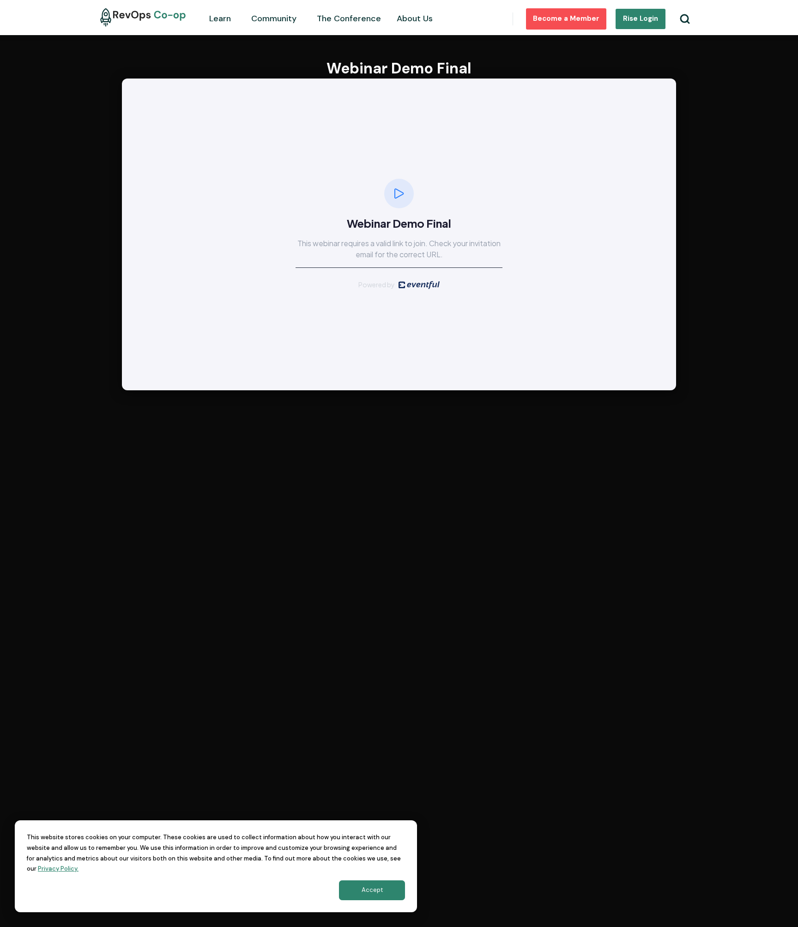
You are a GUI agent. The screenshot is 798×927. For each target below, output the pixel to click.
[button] (224, 17)
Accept (372, 890)
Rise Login (640, 18)
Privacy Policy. (58, 868)
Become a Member (566, 18)
